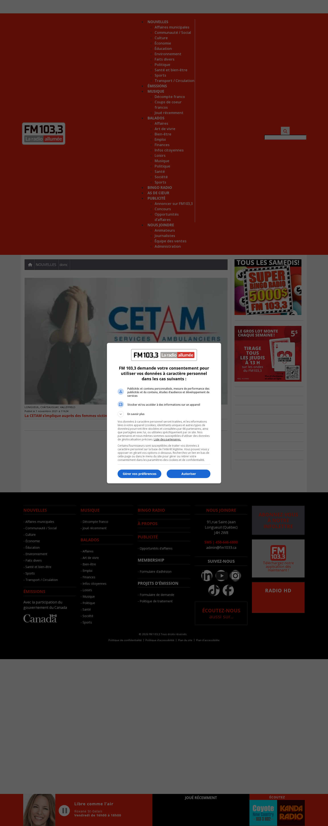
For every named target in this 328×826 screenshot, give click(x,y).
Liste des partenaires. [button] (167, 439)
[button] (164, 414)
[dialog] (164, 413)
